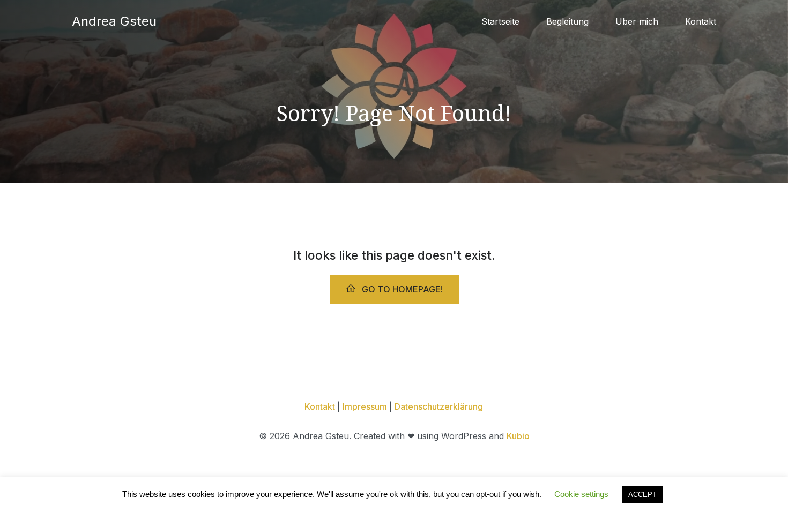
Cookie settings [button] (581, 494)
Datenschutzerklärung (439, 406)
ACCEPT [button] (642, 495)
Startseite (500, 21)
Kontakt (700, 21)
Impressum (366, 406)
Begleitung (567, 21)
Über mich (636, 21)
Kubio (518, 436)
